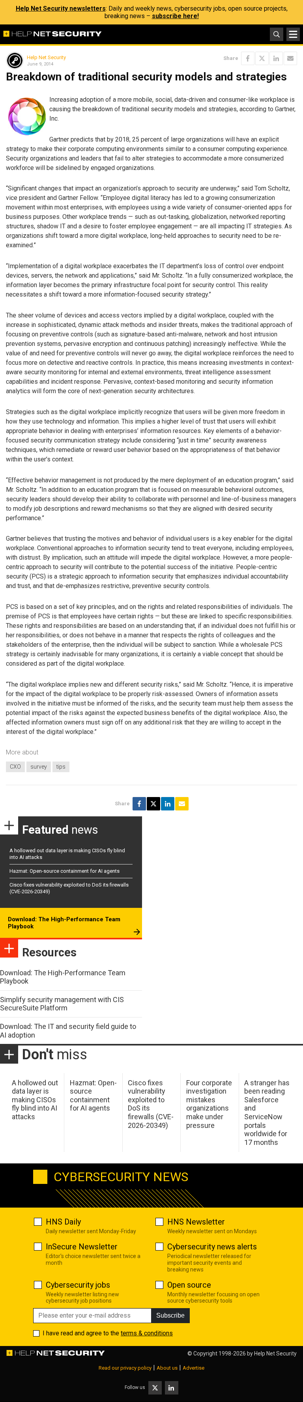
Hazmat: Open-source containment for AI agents (64, 871)
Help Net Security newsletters (61, 8)
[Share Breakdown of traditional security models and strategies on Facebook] (247, 58)
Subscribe (170, 1315)
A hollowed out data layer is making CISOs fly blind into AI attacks (35, 1100)
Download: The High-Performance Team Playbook (64, 923)
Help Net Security (46, 57)
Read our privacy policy (125, 1368)
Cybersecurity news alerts (212, 1246)
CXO (15, 767)
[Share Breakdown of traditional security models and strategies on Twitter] (262, 58)
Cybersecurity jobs (78, 1285)
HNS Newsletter (196, 1222)
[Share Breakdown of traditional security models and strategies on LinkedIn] (276, 58)
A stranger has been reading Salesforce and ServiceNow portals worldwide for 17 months (267, 1112)
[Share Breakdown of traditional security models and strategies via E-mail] (290, 58)
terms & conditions (147, 1333)
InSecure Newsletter (82, 1246)
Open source (189, 1285)
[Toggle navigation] (293, 34)
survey (38, 767)
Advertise (193, 1368)
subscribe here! (175, 16)
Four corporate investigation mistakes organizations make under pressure (209, 1104)
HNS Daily (63, 1222)
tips (60, 767)
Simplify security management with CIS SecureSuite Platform (62, 1003)
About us (167, 1368)
